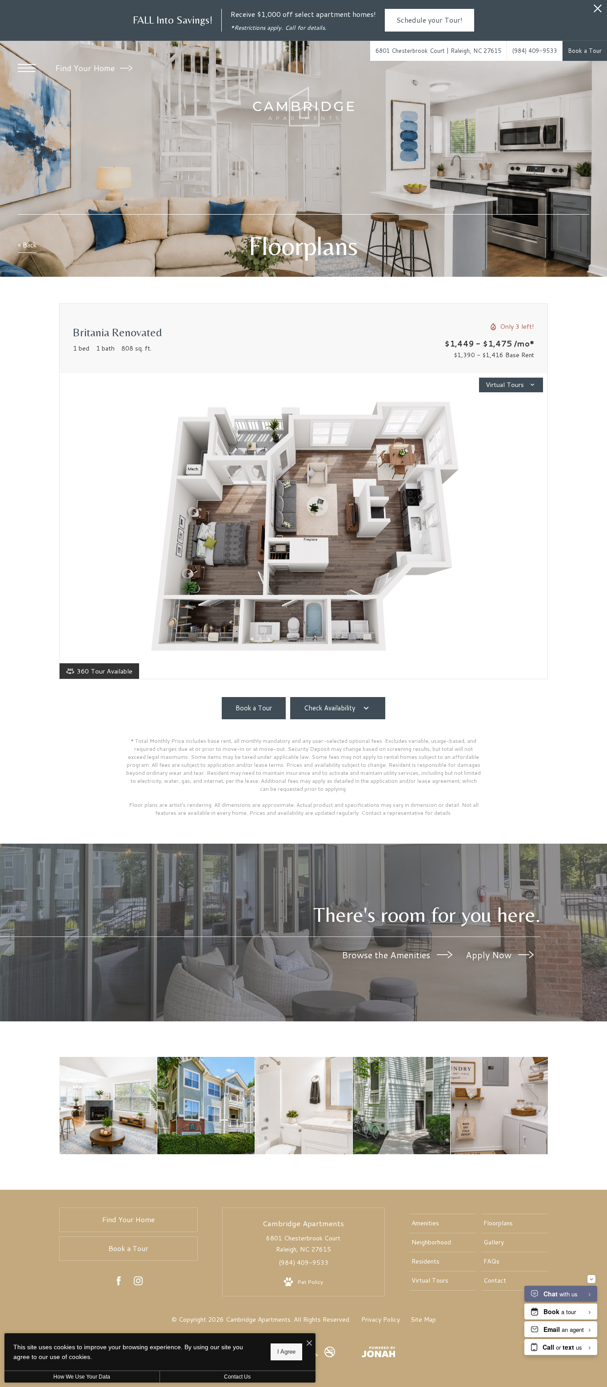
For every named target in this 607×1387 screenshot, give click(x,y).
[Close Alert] (597, 11)
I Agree (286, 1351)
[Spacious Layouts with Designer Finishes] (108, 1105)
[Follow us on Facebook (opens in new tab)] (118, 1282)
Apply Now (490, 954)
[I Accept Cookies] (309, 1343)
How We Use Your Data (81, 1377)
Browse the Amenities (387, 954)
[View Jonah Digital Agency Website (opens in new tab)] (378, 1354)
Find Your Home (86, 68)
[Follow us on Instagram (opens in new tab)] (138, 1282)
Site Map (423, 1319)
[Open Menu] (27, 68)
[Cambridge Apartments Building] (206, 1105)
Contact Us (237, 1377)
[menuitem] (442, 1223)
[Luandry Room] (499, 1105)
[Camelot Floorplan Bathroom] (303, 1105)
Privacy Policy (380, 1319)
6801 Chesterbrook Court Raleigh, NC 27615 (303, 1244)
